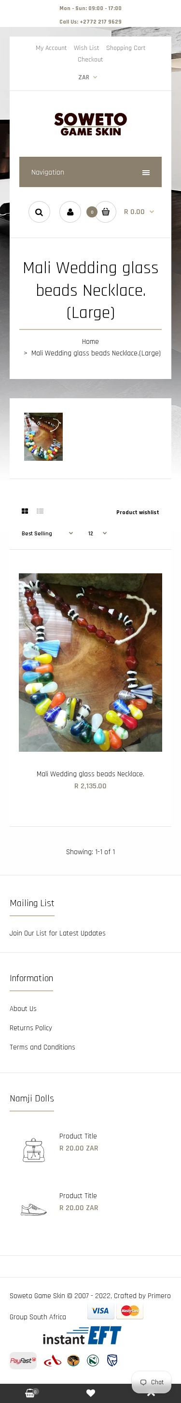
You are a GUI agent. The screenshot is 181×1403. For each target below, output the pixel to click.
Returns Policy (31, 1028)
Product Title (78, 1136)
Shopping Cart (126, 48)
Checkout (90, 59)
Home (90, 341)
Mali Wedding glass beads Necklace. (90, 774)
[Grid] (25, 511)
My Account (51, 48)
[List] (40, 511)
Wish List (86, 48)
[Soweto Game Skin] (90, 134)
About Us (23, 1008)
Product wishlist (137, 512)
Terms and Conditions (42, 1047)
